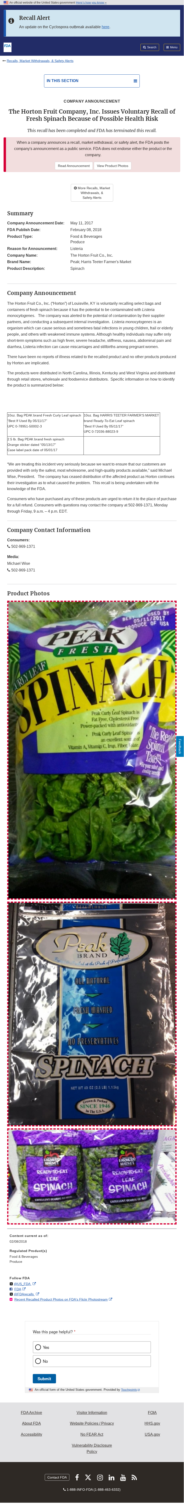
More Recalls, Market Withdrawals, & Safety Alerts (93, 192)
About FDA (31, 1423)
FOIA (152, 1413)
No (45, 1361)
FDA (17, 1289)
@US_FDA (22, 1284)
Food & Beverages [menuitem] (24, 1256)
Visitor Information (92, 1413)
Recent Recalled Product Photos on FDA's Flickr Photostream (61, 1299)
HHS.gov (152, 1423)
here (105, 27)
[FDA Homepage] (7, 47)
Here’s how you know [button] (90, 2)
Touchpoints (129, 1389)
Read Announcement (74, 166)
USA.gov (152, 1434)
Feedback (180, 746)
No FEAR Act (91, 1434)
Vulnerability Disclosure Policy (92, 1448)
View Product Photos (112, 166)
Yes (46, 1347)
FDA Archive (31, 1413)
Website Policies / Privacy (92, 1423)
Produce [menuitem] (16, 1261)
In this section (62, 81)
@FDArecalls (24, 1294)
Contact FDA (57, 1477)
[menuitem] (92, 1240)
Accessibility (31, 1434)
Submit (44, 1378)
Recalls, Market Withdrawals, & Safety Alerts (40, 61)
